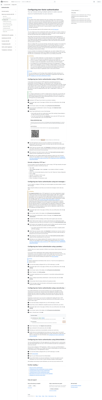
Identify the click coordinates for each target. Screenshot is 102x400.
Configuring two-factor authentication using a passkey (45, 246)
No (34, 385)
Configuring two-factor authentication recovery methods (40, 369)
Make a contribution (54, 388)
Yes (30, 385)
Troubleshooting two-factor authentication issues (39, 372)
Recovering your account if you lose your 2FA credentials (41, 373)
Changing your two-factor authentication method (40, 75)
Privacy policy (30, 387)
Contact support (75, 387)
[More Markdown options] (80, 10)
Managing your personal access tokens (37, 375)
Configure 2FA (14, 4)
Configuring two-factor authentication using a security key (46, 288)
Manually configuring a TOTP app (36, 162)
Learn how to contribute (52, 390)
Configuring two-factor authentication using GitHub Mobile (46, 339)
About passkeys (55, 256)
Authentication (5, 7)
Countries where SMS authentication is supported (49, 199)
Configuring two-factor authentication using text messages (46, 181)
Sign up (99, 1)
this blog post (55, 29)
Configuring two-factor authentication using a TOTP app (45, 79)
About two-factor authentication (36, 367)
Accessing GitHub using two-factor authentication (39, 370)
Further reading (32, 365)
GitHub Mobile (35, 353)
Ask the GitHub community (76, 385)
